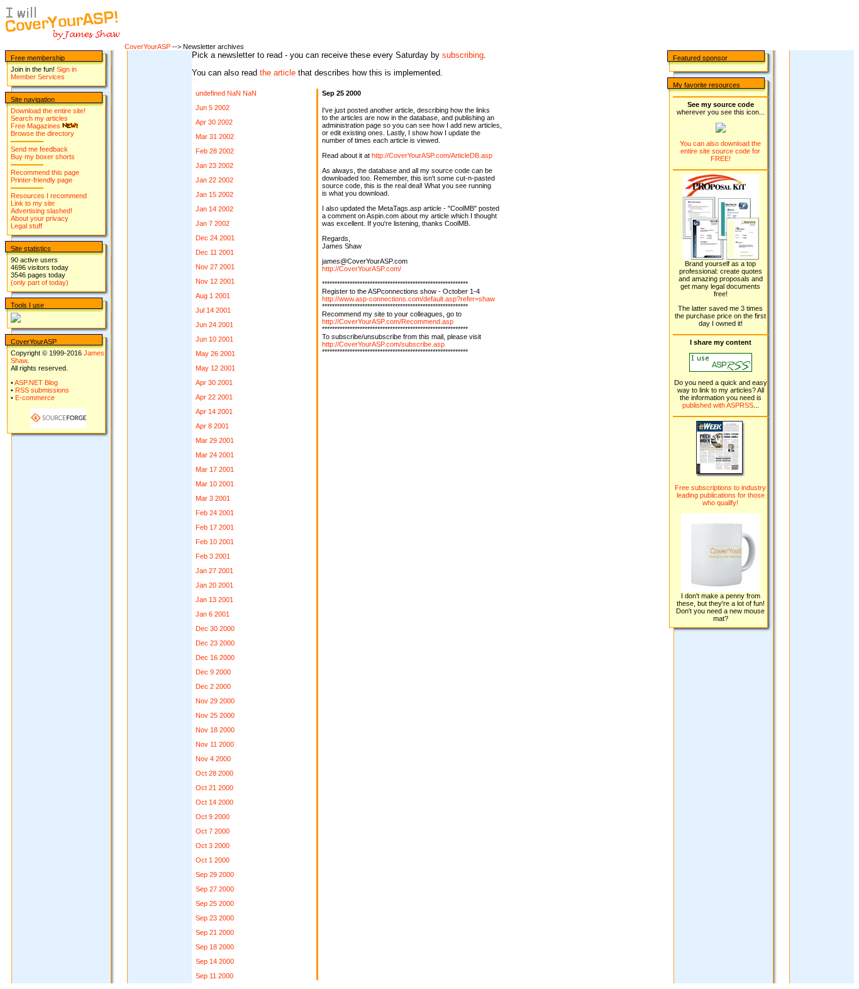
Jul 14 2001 (213, 310)
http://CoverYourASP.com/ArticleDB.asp (432, 155)
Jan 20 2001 (214, 585)
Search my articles (39, 118)
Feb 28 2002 (215, 151)
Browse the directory (42, 133)
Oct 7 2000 (213, 831)
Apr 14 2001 (214, 411)
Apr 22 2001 (214, 397)
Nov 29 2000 (215, 701)
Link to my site (33, 203)
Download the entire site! (48, 111)
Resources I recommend (49, 195)
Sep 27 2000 (215, 889)
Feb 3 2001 (213, 556)
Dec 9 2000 (213, 672)
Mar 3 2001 (213, 498)
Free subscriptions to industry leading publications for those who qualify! (720, 495)
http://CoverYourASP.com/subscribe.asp (383, 344)
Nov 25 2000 (215, 715)
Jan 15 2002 (214, 194)
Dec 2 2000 (213, 686)
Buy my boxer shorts (43, 156)
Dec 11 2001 (215, 252)
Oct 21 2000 (214, 787)
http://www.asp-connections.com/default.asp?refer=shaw (408, 299)
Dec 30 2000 (215, 628)
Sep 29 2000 (215, 874)
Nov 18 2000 (215, 730)
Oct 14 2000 (214, 802)
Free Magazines (35, 126)
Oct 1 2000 (213, 860)
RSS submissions (42, 390)
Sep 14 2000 (215, 961)
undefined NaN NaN (226, 93)
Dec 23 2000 (215, 643)
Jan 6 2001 (213, 614)
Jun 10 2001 (214, 339)
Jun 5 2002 (213, 107)
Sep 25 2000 (215, 903)
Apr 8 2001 (212, 426)
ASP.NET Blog (36, 382)
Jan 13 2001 (214, 599)
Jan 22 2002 (214, 180)
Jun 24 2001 (214, 324)
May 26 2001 (215, 353)
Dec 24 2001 (215, 238)
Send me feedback (39, 149)
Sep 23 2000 (215, 918)
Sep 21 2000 (215, 932)
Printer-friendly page (41, 180)
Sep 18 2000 (215, 947)
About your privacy (40, 218)
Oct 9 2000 (213, 816)
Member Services (38, 77)
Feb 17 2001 (215, 527)
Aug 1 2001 (213, 295)
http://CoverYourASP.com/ (361, 268)
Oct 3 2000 (213, 845)
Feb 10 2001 (215, 541)
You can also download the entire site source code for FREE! (720, 151)
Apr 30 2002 (214, 122)
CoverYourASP (147, 46)
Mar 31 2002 (215, 136)
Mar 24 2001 (215, 455)
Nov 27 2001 (215, 267)
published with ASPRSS (717, 405)
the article (278, 72)
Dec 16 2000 (215, 657)
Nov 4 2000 (213, 759)
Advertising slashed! (41, 211)
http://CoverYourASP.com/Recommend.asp (387, 321)
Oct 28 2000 (214, 773)
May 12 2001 (215, 368)
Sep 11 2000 (214, 976)
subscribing (463, 55)
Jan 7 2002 (213, 223)
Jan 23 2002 (214, 165)
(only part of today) (40, 282)
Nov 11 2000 (215, 744)
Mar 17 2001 (215, 469)
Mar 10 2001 (215, 484)
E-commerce (35, 397)
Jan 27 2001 (214, 570)
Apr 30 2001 (214, 382)
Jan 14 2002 (214, 209)
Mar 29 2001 (215, 440)
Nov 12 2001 (215, 281)
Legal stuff (26, 226)
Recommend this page (45, 172)
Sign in (67, 69)
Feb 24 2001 (215, 513)
